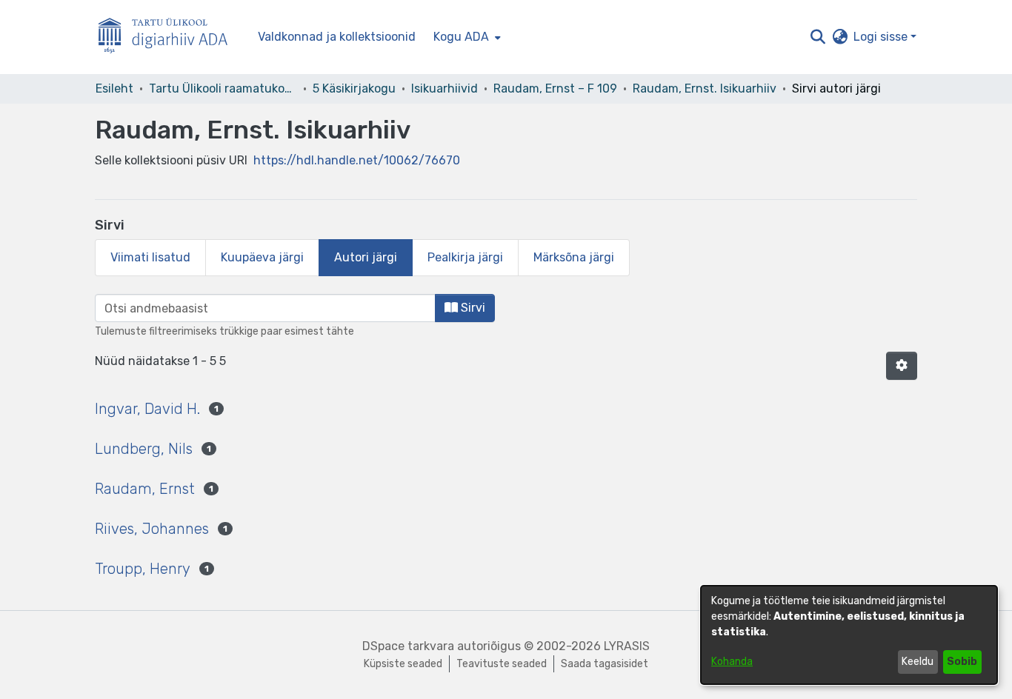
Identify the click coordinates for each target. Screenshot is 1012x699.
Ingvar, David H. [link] (147, 409)
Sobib (962, 661)
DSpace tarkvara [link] (408, 646)
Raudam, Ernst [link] (145, 489)
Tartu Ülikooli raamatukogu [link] (223, 88)
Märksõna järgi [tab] (573, 257)
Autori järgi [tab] (365, 257)
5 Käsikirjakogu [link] (354, 88)
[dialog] (849, 635)
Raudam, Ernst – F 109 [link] (555, 88)
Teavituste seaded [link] (501, 664)
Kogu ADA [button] (461, 37)
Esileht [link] (114, 88)
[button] (817, 37)
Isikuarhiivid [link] (444, 88)
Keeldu (917, 661)
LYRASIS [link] (627, 646)
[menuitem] (465, 37)
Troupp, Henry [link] (142, 569)
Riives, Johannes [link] (152, 529)
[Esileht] (169, 37)
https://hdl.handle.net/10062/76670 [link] (356, 160)
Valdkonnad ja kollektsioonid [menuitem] (337, 37)
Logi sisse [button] (882, 37)
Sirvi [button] (471, 308)
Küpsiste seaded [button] (403, 664)
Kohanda (732, 661)
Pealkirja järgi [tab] (465, 257)
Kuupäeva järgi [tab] (262, 257)
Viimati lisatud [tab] (150, 257)
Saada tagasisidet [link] (604, 664)
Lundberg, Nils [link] (144, 449)
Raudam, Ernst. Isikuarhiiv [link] (704, 88)
